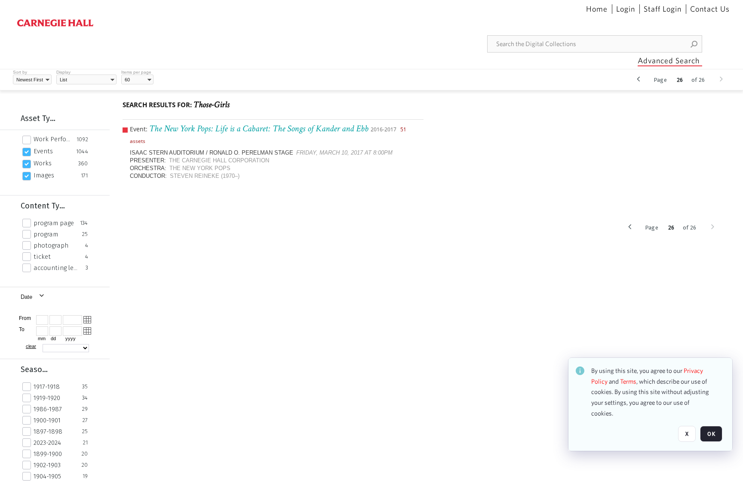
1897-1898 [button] (48, 431)
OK (711, 434)
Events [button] (43, 151)
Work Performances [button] (53, 139)
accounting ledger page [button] (57, 268)
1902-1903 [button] (47, 465)
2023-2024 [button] (47, 443)
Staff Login (663, 9)
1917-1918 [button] (47, 387)
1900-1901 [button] (47, 420)
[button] (694, 43)
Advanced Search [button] (669, 60)
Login (625, 9)
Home (597, 9)
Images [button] (44, 175)
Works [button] (43, 163)
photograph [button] (51, 245)
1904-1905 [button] (47, 476)
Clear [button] (31, 346)
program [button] (46, 234)
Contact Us (710, 9)
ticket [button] (42, 257)
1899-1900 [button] (48, 454)
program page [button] (54, 223)
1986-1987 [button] (48, 409)
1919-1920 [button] (47, 398)
